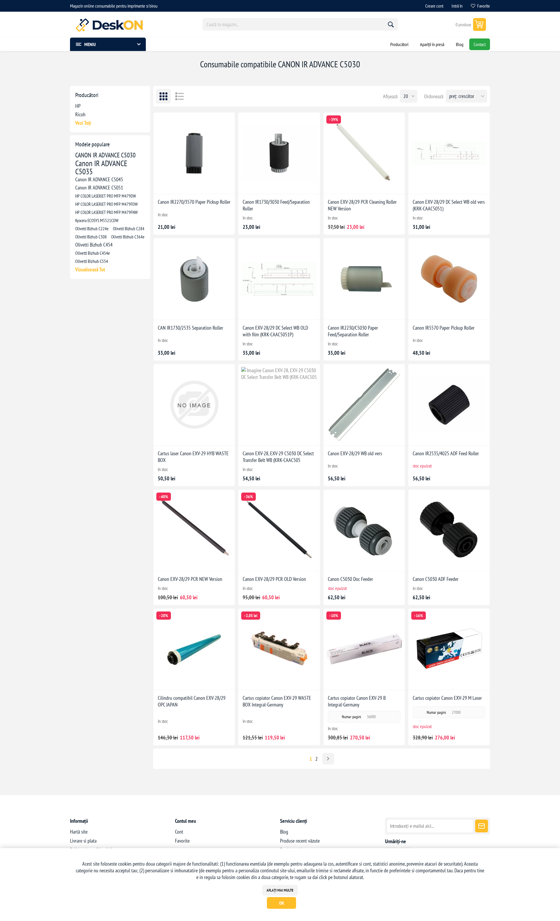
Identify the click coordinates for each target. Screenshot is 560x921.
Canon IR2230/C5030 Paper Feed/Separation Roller (353, 331)
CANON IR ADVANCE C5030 (105, 155)
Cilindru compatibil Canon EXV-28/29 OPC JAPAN (191, 701)
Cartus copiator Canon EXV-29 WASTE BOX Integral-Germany (277, 701)
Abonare (481, 826)
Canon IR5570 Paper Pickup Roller (444, 327)
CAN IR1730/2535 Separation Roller (190, 327)
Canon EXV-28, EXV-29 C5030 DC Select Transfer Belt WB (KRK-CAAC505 (278, 456)
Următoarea (328, 758)
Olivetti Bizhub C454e (92, 253)
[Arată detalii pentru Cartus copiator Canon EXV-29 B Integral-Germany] (364, 649)
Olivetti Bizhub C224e (91, 228)
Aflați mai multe (280, 890)
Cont (179, 831)
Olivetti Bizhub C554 (91, 261)
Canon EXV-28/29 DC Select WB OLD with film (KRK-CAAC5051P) (275, 331)
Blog (284, 831)
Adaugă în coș (200, 184)
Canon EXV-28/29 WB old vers (355, 453)
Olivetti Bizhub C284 (128, 228)
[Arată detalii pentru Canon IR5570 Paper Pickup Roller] (449, 278)
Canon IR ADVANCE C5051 (99, 187)
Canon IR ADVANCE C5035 (101, 167)
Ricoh (80, 114)
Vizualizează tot (90, 269)
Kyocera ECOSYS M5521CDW (96, 220)
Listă (179, 96)
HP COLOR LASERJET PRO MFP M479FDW (106, 204)
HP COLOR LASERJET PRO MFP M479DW (105, 196)
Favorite (182, 840)
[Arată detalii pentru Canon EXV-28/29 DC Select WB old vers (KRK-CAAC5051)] (449, 153)
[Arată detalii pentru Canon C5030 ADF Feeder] (449, 530)
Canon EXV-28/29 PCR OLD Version (274, 579)
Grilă (163, 96)
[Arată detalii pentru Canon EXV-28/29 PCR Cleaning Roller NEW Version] (364, 153)
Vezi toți (83, 122)
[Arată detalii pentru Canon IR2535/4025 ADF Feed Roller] (449, 404)
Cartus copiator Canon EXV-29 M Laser (447, 698)
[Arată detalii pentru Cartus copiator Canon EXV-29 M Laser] (449, 649)
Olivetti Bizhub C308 (91, 237)
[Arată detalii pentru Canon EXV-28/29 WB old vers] (364, 404)
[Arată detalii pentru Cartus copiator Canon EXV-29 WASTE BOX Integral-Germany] (279, 649)
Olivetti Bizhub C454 (94, 244)
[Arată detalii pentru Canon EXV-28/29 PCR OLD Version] (279, 530)
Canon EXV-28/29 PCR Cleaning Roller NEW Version (362, 205)
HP (77, 106)
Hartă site (79, 831)
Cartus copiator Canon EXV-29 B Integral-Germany (357, 701)
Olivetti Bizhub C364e (127, 237)
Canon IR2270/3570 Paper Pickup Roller (194, 201)
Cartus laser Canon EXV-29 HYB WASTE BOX (193, 456)
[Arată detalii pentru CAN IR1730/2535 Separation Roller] (194, 278)
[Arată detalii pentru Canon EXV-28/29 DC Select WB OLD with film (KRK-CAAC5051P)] (279, 278)
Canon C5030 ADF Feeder (436, 579)
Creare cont (434, 6)
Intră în (457, 6)
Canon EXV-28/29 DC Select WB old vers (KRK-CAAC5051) (449, 205)
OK (281, 903)
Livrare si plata (83, 840)
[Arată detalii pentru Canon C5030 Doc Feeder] (364, 530)
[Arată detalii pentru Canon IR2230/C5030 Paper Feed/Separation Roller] (364, 278)
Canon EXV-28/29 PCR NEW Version (190, 579)
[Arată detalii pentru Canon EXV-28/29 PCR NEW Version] (194, 530)
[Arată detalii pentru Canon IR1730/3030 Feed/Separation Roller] (279, 153)
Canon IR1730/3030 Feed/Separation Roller (276, 205)
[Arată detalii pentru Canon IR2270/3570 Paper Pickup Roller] (194, 153)
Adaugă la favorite (175, 185)
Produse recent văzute (300, 840)
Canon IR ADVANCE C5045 (99, 179)
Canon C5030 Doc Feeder (350, 579)
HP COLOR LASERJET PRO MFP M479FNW (106, 212)
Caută (391, 24)
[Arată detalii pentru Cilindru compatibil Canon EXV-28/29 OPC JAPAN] (194, 649)
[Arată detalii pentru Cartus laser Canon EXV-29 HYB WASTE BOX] (194, 404)
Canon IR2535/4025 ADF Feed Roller (446, 453)
